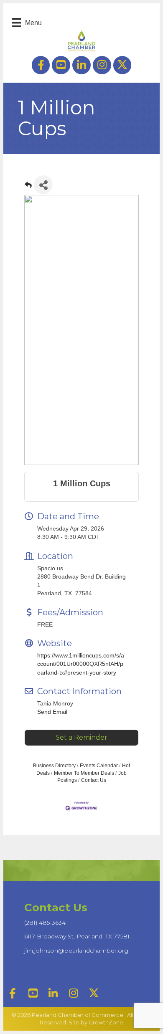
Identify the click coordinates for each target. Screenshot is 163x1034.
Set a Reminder (81, 737)
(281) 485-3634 (45, 922)
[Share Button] (43, 184)
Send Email (52, 711)
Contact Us (93, 780)
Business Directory (54, 766)
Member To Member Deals (84, 773)
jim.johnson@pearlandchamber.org (76, 950)
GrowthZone (106, 1022)
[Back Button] (28, 187)
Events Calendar (99, 766)
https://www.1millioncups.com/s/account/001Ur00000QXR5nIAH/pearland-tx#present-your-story (80, 664)
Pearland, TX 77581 (77, 936)
